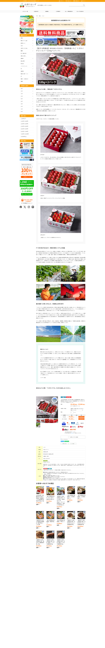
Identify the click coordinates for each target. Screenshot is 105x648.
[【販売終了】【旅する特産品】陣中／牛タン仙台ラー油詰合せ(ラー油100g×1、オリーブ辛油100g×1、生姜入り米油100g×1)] (61, 491)
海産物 (22, 71)
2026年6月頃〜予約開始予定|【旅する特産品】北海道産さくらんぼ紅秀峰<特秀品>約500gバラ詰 (40, 498)
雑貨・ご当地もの (24, 79)
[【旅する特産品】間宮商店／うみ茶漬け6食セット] (81, 490)
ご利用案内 (58, 11)
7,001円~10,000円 (25, 134)
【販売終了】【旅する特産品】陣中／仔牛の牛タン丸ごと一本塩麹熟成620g (81, 522)
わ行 (22, 111)
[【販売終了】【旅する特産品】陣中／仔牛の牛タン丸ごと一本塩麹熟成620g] (81, 515)
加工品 (22, 63)
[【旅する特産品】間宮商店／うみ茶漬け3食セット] (71, 490)
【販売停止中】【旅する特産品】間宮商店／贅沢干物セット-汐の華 (40, 522)
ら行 (22, 109)
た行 (22, 96)
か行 (22, 91)
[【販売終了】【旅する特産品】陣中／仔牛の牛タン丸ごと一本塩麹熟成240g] (71, 515)
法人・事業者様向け (69, 11)
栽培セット (23, 43)
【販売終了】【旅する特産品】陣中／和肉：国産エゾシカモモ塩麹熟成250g (61, 542)
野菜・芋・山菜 (24, 40)
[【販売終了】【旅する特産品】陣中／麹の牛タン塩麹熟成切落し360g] (40, 535)
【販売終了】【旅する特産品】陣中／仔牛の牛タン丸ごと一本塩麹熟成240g (71, 522)
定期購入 (47, 11)
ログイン (62, 0)
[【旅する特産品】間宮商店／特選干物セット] (50, 515)
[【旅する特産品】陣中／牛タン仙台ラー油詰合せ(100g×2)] (50, 491)
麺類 (22, 50)
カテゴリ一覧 (25, 11)
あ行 (22, 88)
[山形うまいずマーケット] (28, 5)
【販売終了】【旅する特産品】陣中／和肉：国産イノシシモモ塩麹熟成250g (50, 542)
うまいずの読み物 (79, 11)
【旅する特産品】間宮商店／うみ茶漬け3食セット (71, 497)
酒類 (22, 81)
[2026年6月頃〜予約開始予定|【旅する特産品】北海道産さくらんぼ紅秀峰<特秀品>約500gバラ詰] (40, 490)
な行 (22, 98)
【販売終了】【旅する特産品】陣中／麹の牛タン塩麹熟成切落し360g (40, 542)
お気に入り (69, 0)
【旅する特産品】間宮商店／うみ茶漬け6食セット (81, 497)
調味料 (22, 58)
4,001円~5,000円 (24, 128)
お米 (22, 45)
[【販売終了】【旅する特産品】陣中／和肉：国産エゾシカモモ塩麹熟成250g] (61, 535)
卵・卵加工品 (23, 53)
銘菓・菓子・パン (24, 73)
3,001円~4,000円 (24, 126)
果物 (40, 15)
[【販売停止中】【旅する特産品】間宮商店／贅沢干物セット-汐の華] (40, 515)
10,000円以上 (24, 136)
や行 (22, 106)
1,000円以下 (23, 118)
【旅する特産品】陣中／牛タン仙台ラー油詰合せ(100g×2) (50, 498)
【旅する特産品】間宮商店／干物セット (61, 521)
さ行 (22, 93)
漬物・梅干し (23, 56)
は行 (22, 101)
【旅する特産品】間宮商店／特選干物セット (50, 522)
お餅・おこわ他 (24, 48)
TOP (37, 15)
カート (84, 0)
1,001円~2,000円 (24, 121)
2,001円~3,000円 (24, 123)
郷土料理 (22, 61)
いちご (43, 15)
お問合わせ (77, 0)
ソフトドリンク (24, 66)
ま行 (22, 103)
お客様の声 (36, 11)
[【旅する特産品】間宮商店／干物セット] (61, 515)
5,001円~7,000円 (24, 131)
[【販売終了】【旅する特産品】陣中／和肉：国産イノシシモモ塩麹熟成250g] (50, 535)
